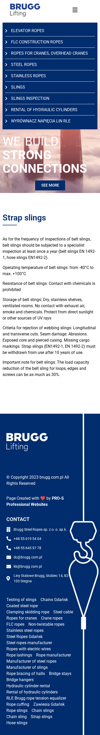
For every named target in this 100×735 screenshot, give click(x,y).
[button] (75, 10)
